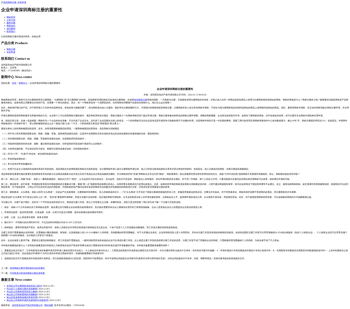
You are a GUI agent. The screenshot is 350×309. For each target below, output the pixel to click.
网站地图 (48, 305)
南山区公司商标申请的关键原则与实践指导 (27, 300)
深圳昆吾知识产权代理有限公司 (27, 305)
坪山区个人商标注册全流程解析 (22, 289)
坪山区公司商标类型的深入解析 (22, 291)
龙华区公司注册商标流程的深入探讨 (24, 286)
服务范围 (11, 23)
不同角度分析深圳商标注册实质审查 (27, 273)
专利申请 (11, 52)
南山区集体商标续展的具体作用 (22, 297)
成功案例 (11, 28)
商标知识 (11, 26)
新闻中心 (23, 83)
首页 (14, 83)
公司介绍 (11, 20)
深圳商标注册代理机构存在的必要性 (27, 268)
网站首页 (11, 17)
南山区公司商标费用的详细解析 (22, 294)
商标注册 (11, 49)
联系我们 (11, 31)
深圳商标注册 (140, 100)
